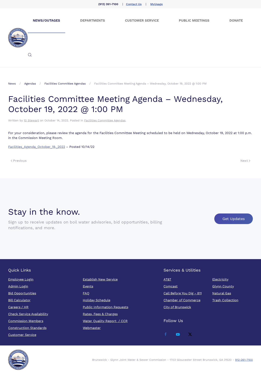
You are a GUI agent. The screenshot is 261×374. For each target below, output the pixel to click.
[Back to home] (18, 37)
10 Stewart (31, 120)
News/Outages (46, 20)
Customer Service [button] (142, 20)
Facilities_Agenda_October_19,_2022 (36, 147)
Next (244, 161)
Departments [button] (92, 20)
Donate (236, 20)
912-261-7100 (244, 359)
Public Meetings (194, 20)
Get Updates (233, 219)
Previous (20, 161)
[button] (30, 55)
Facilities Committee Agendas (104, 120)
